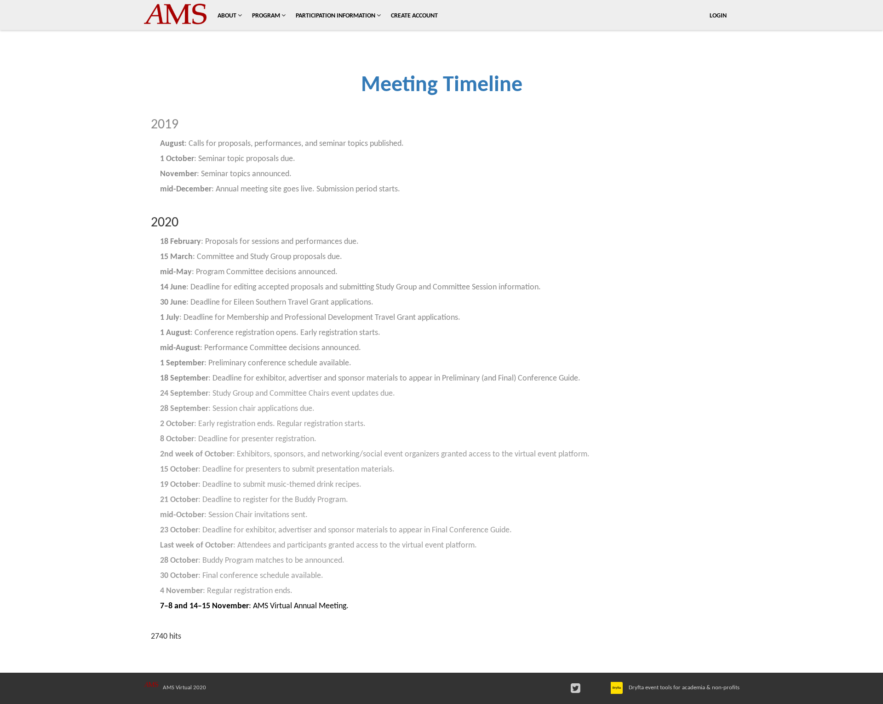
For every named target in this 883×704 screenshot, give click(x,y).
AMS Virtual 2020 (184, 688)
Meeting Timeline (441, 86)
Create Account (414, 15)
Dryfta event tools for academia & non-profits (683, 688)
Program (266, 15)
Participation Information (336, 15)
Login (718, 15)
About (228, 15)
